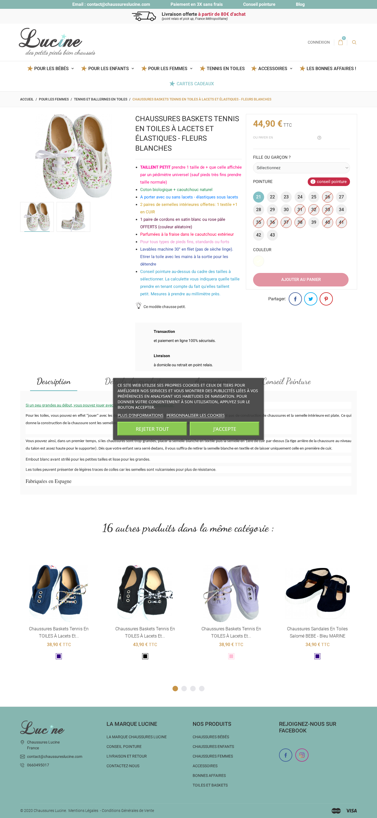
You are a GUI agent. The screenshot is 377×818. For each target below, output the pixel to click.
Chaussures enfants (213, 746)
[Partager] (295, 299)
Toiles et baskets (210, 785)
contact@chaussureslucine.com (118, 4)
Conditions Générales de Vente (128, 810)
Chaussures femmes (213, 756)
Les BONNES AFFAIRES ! (331, 68)
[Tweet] (310, 299)
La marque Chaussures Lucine (137, 737)
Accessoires (205, 766)
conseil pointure (332, 181)
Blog (300, 4)
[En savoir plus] (65, 556)
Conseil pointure (259, 4)
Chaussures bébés (211, 737)
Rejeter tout (152, 429)
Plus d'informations (140, 415)
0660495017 (38, 765)
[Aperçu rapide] (52, 556)
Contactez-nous (123, 766)
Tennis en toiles (226, 68)
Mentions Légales (83, 810)
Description (54, 381)
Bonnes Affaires (209, 775)
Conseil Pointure (286, 381)
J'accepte (224, 429)
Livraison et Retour (127, 756)
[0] (340, 42)
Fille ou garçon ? (272, 157)
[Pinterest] (326, 299)
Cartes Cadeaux (195, 83)
